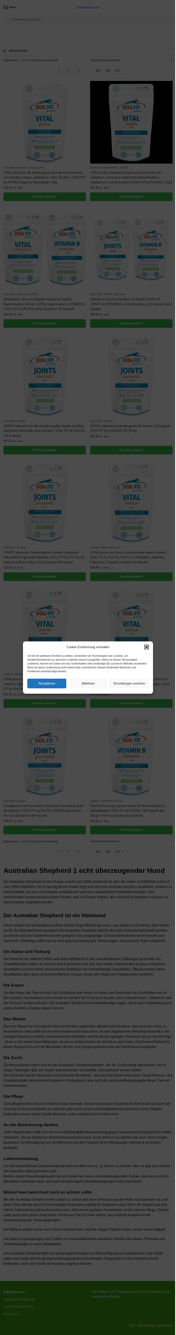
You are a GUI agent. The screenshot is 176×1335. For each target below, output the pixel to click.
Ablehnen (88, 683)
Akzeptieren (46, 683)
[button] (146, 647)
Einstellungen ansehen (129, 683)
